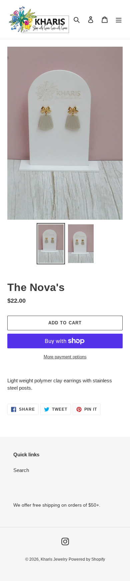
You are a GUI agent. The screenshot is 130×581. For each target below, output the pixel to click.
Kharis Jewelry (54, 559)
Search (21, 470)
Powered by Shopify (87, 559)
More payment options (65, 356)
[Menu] (119, 19)
